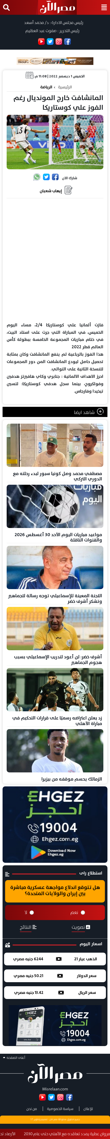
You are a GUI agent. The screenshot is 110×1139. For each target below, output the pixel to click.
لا (26, 912)
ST (31, 1119)
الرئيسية (65, 87)
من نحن (31, 1108)
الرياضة (46, 87)
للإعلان (88, 1108)
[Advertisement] (55, 260)
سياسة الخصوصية (60, 1108)
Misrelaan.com (55, 1089)
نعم (74, 912)
